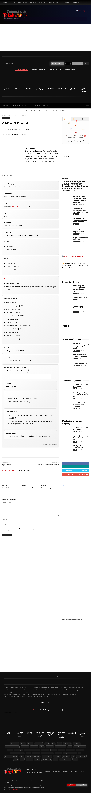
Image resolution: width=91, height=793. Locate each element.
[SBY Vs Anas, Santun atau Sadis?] (65, 385)
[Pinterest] (12, 138)
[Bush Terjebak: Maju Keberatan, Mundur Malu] (65, 394)
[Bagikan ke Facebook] (74, 141)
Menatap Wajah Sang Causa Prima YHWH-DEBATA (80, 220)
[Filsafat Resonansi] (65, 299)
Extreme (62, 110)
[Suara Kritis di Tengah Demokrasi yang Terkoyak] (61, 724)
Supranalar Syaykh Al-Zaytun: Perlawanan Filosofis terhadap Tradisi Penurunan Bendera (75, 185)
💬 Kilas (84, 119)
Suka (86, 463)
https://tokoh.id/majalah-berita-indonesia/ (72, 619)
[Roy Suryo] (18, 80)
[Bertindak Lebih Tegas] (30, 724)
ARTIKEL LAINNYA (24, 471)
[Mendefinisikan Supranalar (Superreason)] (65, 229)
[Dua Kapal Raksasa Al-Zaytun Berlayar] (65, 356)
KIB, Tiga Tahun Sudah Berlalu (79, 447)
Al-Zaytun (65, 178)
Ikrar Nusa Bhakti (29, 89)
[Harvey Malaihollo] (30, 480)
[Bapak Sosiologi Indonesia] (9, 724)
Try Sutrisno (51, 88)
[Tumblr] (32, 138)
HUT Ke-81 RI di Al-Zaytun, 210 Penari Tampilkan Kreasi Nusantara (79, 199)
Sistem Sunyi (30, 110)
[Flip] (44, 138)
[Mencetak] (28, 138)
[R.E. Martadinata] (40, 80)
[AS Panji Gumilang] (7, 80)
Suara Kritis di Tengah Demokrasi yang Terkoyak (61, 735)
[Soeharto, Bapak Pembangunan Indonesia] (65, 404)
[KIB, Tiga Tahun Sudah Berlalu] (65, 447)
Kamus (39, 110)
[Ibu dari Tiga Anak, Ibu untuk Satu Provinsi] (19, 724)
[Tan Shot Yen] (62, 80)
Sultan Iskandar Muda (84, 89)
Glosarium (53, 110)
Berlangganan (83, 474)
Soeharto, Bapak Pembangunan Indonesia (79, 404)
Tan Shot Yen (62, 88)
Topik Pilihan (76, 350)
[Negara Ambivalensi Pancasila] (65, 239)
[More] (53, 138)
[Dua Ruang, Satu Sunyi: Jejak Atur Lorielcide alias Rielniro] (65, 287)
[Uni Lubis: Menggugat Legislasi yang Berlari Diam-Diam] (65, 344)
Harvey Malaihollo (28, 488)
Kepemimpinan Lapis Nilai (72, 732)
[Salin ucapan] (83, 141)
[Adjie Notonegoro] (50, 480)
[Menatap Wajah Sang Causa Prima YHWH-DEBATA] (65, 219)
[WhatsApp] (16, 138)
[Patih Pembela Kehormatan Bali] (82, 724)
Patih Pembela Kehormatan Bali (82, 734)
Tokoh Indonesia (11, 134)
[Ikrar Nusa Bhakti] (29, 80)
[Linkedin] (20, 138)
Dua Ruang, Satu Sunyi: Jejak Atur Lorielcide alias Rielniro (79, 288)
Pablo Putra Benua (8, 488)
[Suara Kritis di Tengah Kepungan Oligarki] (40, 724)
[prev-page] (3, 491)
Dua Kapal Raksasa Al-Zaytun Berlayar (80, 356)
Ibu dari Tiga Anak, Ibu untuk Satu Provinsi (19, 734)
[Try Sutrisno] (51, 80)
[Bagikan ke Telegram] (77, 141)
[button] (86, 2)
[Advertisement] (45, 37)
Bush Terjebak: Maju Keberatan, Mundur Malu (80, 395)
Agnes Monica (7, 465)
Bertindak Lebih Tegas (29, 732)
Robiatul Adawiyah (73, 89)
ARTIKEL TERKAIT (9, 471)
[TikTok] (68, 106)
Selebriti (15, 115)
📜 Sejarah (75, 119)
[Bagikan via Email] (80, 141)
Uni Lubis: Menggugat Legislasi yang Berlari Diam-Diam (81, 346)
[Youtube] (75, 106)
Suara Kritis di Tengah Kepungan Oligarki (40, 734)
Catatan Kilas (76, 241)
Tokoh (9, 115)
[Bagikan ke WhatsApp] (68, 141)
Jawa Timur (16, 206)
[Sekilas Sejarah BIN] (65, 364)
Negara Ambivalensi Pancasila (80, 239)
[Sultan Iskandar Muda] (84, 80)
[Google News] (79, 106)
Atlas (45, 110)
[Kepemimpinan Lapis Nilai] (72, 724)
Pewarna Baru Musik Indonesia (18, 129)
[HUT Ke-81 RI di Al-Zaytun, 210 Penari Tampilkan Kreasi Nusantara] (65, 198)
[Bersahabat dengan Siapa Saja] (51, 724)
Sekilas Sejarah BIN (80, 363)
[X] (72, 106)
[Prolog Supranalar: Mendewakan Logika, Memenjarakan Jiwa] (65, 209)
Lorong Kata (76, 293)
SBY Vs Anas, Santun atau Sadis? (80, 385)
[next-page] (6, 491)
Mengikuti (85, 466)
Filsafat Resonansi (80, 297)
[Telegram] (36, 138)
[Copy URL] (48, 138)
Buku (5, 279)
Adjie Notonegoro (47, 488)
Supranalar (75, 214)
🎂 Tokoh (67, 119)
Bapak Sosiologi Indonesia (8, 733)
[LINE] (40, 138)
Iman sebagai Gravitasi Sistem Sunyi (79, 308)
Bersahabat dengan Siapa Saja (50, 733)
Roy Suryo (18, 88)
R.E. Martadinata (40, 89)
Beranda (4, 115)
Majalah (75, 388)
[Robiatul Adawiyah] (73, 80)
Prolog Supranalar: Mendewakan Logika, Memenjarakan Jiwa (81, 210)
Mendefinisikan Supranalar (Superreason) (79, 230)
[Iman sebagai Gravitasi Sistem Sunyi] (65, 307)
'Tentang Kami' (16, 789)
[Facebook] (64, 106)
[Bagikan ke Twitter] (71, 141)
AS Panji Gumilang (7, 89)
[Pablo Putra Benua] (11, 480)
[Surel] (24, 138)
